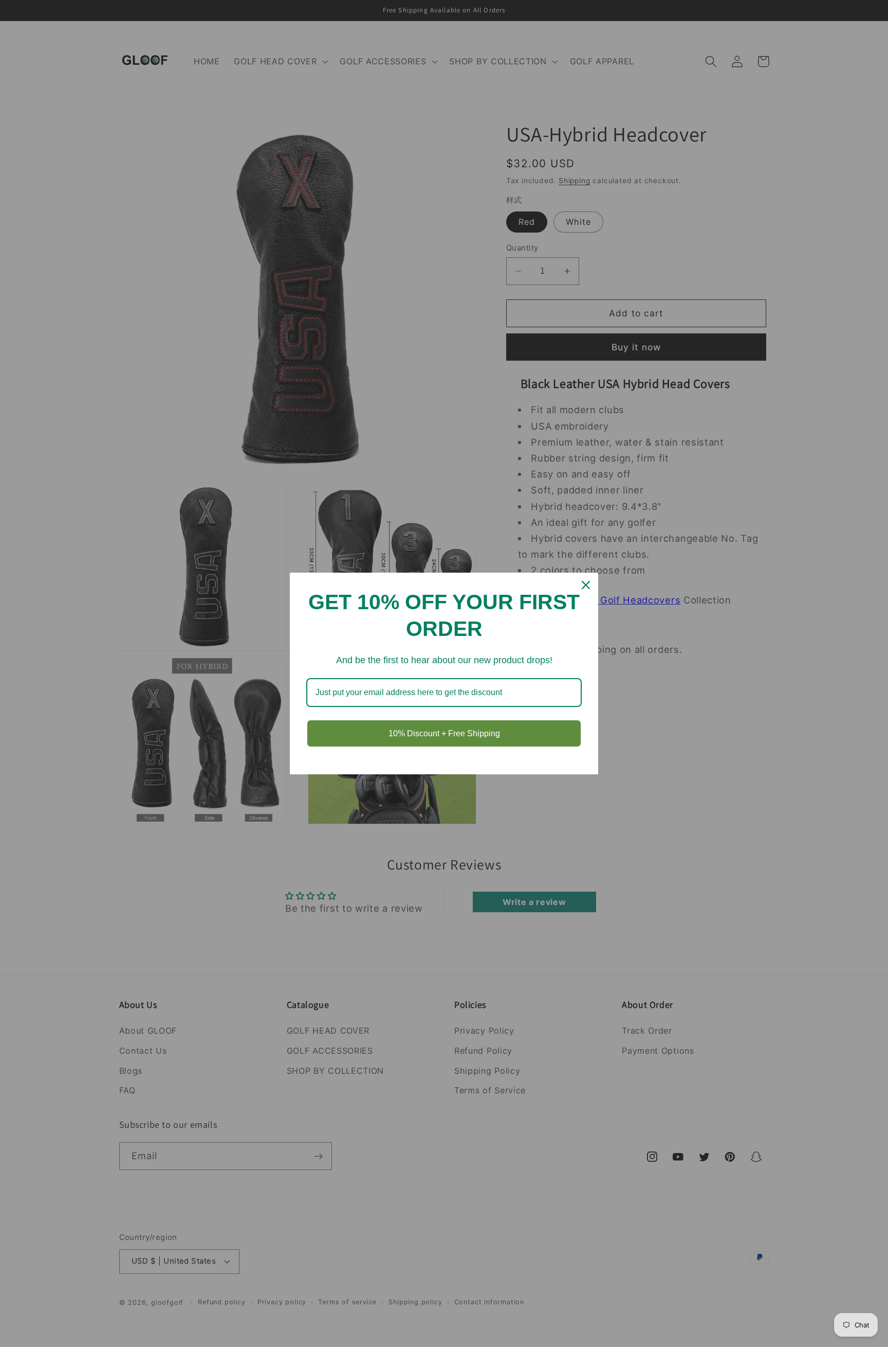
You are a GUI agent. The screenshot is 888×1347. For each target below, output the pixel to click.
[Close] (586, 585)
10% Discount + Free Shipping (444, 733)
